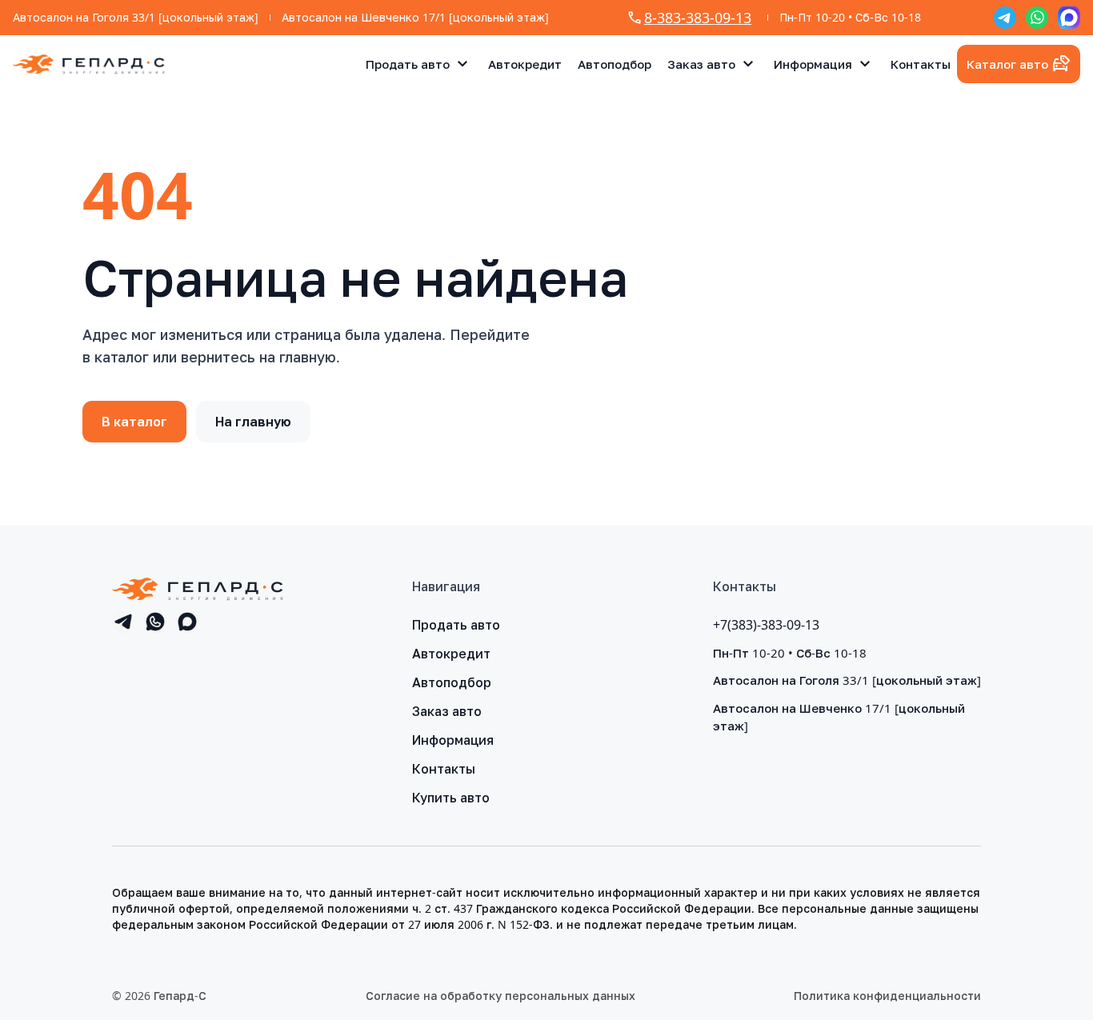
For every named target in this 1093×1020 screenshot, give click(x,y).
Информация (813, 64)
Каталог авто (1007, 64)
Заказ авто (701, 64)
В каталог (134, 422)
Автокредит (525, 64)
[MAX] (1069, 17)
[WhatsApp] (1037, 17)
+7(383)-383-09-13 (766, 625)
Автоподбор (614, 64)
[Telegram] (1005, 17)
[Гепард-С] (89, 64)
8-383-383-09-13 (697, 17)
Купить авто (451, 798)
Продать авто (408, 64)
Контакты (921, 64)
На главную (253, 422)
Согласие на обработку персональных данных (500, 995)
